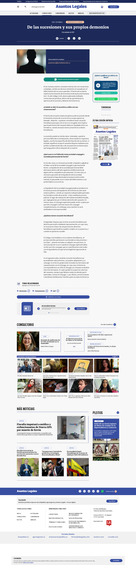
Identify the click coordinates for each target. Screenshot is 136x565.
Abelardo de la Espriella (48, 1)
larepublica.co (23, 537)
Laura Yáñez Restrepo (93, 351)
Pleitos (98, 412)
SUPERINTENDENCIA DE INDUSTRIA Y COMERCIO (76, 526)
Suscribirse (113, 7)
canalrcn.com (99, 537)
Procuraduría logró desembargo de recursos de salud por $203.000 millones (77, 453)
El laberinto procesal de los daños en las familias (74, 339)
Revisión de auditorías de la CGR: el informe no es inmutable (50, 341)
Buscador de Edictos (97, 13)
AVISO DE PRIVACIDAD (75, 518)
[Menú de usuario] (102, 7)
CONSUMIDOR (60, 13)
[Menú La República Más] (18, 7)
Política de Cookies (28, 562)
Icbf (54, 291)
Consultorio (25, 324)
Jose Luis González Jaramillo (74, 343)
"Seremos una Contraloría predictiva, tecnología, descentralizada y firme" (52, 453)
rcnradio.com (113, 537)
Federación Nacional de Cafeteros (69, 1)
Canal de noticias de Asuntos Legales (68, 79)
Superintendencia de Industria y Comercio (95, 1)
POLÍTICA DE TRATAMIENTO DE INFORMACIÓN (77, 522)
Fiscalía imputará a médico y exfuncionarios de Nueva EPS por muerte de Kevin (34, 427)
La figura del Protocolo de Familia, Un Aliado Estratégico (102, 347)
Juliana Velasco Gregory (47, 346)
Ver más (105, 164)
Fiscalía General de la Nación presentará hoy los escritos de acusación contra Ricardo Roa (27, 453)
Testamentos (40, 291)
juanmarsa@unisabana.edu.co (59, 63)
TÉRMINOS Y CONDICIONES (57, 522)
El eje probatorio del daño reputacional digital (100, 335)
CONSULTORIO (47, 13)
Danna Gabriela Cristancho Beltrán (97, 339)
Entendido (116, 560)
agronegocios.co (39, 537)
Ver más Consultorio (107, 324)
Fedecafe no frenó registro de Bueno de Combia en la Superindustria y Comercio (105, 425)
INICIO (19, 513)
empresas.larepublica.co (58, 537)
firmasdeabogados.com (80, 537)
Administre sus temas (54, 297)
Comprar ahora (106, 93)
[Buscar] (25, 7)
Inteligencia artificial (32, 1)
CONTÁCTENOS (53, 514)
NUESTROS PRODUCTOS (56, 518)
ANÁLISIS (81, 13)
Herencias (23, 291)
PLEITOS (71, 13)
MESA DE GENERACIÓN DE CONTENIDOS (75, 514)
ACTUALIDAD (34, 13)
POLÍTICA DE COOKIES (55, 527)
